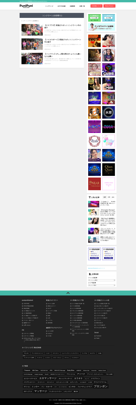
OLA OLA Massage (28, 374)
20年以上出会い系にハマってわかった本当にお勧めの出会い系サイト (32, 340)
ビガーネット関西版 (29, 336)
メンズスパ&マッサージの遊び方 (104, 308)
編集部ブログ (27, 322)
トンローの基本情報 (77, 315)
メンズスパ (47, 357)
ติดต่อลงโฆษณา (109, 6)
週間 (105, 197)
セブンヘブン (74, 382)
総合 (113, 197)
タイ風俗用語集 (28, 313)
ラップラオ (84, 353)
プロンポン (26, 353)
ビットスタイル (63, 386)
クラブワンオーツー (29, 382)
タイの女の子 (83, 382)
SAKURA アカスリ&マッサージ (57, 374)
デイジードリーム (100, 382)
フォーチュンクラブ (85, 387)
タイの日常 (50, 331)
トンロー (48, 353)
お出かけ (50, 333)
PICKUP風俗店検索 (28, 306)
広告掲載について (96, 6)
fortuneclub (93, 370)
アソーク (81, 374)
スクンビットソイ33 (62, 382)
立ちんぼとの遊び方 (101, 327)
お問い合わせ (27, 325)
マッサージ (39, 357)
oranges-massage (39, 374)
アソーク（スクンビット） (95, 374)
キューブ (87, 378)
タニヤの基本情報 (76, 308)
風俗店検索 (26, 308)
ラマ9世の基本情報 (77, 320)
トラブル (50, 320)
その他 (49, 336)
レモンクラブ (68, 391)
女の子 (49, 308)
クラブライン (95, 378)
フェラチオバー (75, 357)
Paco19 (46, 374)
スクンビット (50, 382)
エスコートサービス (30, 378)
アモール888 (109, 374)
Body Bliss (70, 370)
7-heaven (27, 370)
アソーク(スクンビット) (37, 353)
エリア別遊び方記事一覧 (78, 303)
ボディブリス (28, 391)
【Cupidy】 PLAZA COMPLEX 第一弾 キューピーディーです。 (107, 203)
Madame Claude (102, 370)
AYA (51, 370)
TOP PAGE (26, 303)
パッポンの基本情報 (77, 318)
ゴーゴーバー (41, 382)
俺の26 (76, 391)
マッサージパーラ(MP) (29, 357)
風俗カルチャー (52, 306)
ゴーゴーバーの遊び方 (101, 313)
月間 (109, 197)
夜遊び (49, 313)
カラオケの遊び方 (100, 315)
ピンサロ (72, 387)
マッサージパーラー (55, 391)
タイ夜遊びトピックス (29, 310)
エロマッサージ (48, 378)
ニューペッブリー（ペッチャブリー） (70, 353)
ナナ (55, 386)
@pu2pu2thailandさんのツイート (96, 268)
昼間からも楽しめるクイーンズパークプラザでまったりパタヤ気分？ (107, 238)
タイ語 (90, 382)
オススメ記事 (51, 303)
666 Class (35, 370)
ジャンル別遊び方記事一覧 (103, 303)
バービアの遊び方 (100, 325)
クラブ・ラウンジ (57, 357)
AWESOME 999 (44, 370)
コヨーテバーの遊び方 (101, 318)
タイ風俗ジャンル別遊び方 (30, 315)
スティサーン (56, 353)
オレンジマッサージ (65, 378)
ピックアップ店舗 (52, 310)
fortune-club (86, 370)
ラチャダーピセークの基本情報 (80, 322)
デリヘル (98, 320)
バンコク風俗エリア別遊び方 (31, 318)
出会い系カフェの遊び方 (102, 306)
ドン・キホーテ (46, 387)
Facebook (98, 336)
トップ (23, 21)
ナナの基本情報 (76, 306)
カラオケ (78, 378)
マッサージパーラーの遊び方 (103, 310)
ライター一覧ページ (29, 320)
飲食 (49, 315)
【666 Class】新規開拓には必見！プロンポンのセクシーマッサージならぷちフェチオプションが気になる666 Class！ (107, 222)
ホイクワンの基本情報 (77, 313)
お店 (49, 318)
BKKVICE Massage (59, 370)
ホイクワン (92, 353)
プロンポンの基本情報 (77, 310)
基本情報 (50, 322)
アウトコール (71, 374)
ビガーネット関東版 (29, 333)
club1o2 (78, 370)
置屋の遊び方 (99, 322)
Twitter (97, 338)
